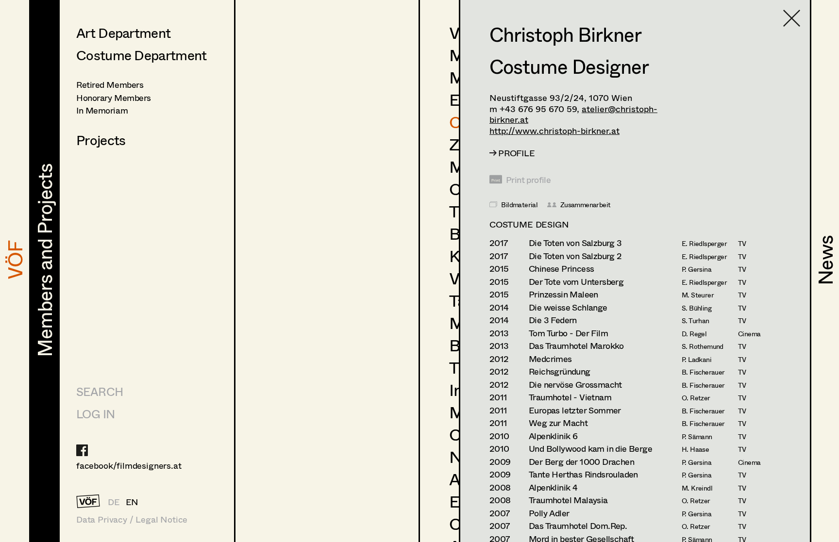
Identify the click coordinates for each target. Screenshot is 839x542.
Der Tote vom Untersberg (576, 281)
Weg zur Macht (558, 422)
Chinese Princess (561, 268)
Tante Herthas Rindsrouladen (583, 474)
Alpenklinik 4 (553, 487)
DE (114, 502)
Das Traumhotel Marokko (576, 345)
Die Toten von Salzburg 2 (575, 256)
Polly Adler (549, 513)
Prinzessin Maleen (563, 294)
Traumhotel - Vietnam (570, 397)
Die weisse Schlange (568, 307)
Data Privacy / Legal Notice (131, 519)
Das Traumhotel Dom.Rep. (578, 525)
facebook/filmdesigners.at (129, 465)
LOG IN (95, 414)
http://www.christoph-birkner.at (554, 130)
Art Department (123, 32)
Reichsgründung (559, 371)
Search (99, 391)
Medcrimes (550, 358)
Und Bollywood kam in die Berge (590, 448)
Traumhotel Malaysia (568, 500)
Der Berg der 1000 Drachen (581, 461)
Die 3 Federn (553, 320)
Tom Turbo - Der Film (568, 333)
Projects (100, 139)
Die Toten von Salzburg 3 (575, 242)
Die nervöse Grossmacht (575, 384)
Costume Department (141, 55)
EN (132, 502)
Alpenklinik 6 (553, 436)
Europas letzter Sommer (575, 410)
